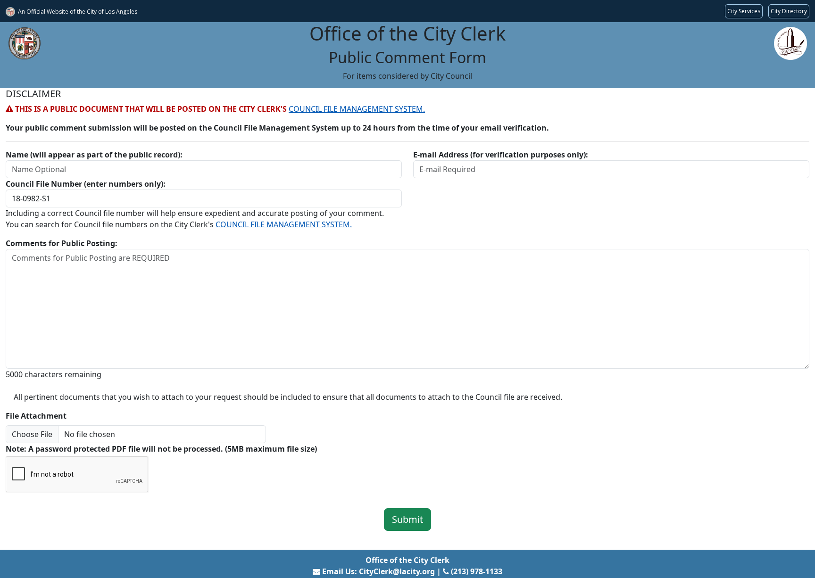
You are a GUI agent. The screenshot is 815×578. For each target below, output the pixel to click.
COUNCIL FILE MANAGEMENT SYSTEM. (357, 109)
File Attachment (36, 416)
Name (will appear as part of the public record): (94, 154)
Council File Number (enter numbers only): (86, 184)
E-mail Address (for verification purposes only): (500, 154)
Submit (407, 519)
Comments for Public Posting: (61, 243)
